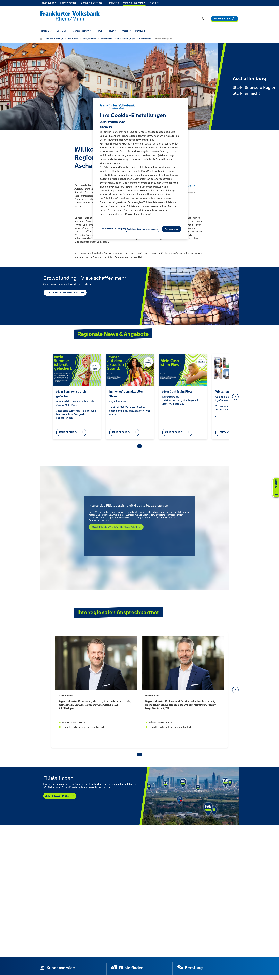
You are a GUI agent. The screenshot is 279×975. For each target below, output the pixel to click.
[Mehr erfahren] (56, 423)
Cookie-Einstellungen (112, 228)
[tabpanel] (76, 397)
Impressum (106, 126)
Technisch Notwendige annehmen (142, 229)
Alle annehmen (171, 229)
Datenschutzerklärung (112, 121)
